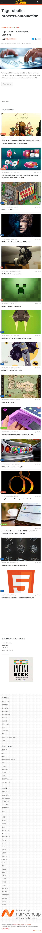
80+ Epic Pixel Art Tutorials (10, 210)
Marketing (5, 731)
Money (3, 879)
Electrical (5, 833)
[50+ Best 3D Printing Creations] (21, 258)
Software (5, 895)
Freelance (5, 724)
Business (4, 27)
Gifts (3, 862)
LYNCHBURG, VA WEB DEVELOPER (22, 924)
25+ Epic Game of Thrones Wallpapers (14, 565)
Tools (3, 901)
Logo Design (5, 804)
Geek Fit (4, 859)
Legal (3, 727)
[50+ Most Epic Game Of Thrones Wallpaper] (21, 225)
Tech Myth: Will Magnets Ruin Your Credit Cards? (17, 434)
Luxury (4, 875)
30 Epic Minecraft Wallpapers (11, 306)
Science (4, 891)
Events (4, 718)
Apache (4, 750)
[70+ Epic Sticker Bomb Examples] (21, 450)
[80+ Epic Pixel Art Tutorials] (21, 193)
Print (3, 811)
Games (3, 853)
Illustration (5, 795)
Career (12, 27)
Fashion (4, 843)
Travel (3, 904)
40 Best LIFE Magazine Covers (11, 370)
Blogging (4, 705)
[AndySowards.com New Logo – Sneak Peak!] (21, 482)
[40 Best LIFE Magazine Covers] (21, 354)
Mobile (3, 776)
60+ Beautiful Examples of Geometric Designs (16, 338)
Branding (4, 708)
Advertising (5, 701)
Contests (4, 792)
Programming (6, 779)
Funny (3, 849)
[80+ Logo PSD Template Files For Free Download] (21, 581)
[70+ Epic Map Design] (21, 386)
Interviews (5, 801)
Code (3, 756)
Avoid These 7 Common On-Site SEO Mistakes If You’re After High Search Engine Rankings (19, 532)
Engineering (5, 837)
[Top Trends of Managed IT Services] (21, 58)
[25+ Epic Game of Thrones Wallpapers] (21, 549)
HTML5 (3, 766)
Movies (4, 882)
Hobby (3, 869)
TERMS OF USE (5, 928)
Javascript (5, 769)
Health (3, 866)
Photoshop (5, 808)
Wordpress (5, 782)
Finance (4, 721)
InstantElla (4, 648)
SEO (2, 734)
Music (3, 885)
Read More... (7, 84)
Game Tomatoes (6, 643)
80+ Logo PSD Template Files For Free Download (17, 597)
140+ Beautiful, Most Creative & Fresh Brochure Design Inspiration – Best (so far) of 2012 (19, 176)
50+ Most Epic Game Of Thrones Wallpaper (15, 242)
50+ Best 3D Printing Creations (11, 274)
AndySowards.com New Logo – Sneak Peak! (16, 499)
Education (5, 830)
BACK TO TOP (37, 930)
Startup (4, 740)
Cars (3, 827)
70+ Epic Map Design (8, 402)
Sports (4, 898)
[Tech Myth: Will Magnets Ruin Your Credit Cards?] (21, 418)
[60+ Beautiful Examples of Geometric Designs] (21, 322)
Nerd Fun (4, 888)
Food (3, 846)
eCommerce (5, 711)
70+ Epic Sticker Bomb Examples (12, 467)
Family (3, 840)
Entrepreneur (6, 714)
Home (3, 872)
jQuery (4, 772)
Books (3, 824)
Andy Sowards (10, 39)
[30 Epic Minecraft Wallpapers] (21, 290)
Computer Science (8, 759)
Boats (3, 821)
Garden (4, 856)
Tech (17, 27)
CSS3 (3, 763)
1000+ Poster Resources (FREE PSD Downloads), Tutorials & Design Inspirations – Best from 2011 (20, 142)
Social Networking (8, 737)
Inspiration (5, 798)
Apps (3, 753)
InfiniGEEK (4, 645)
